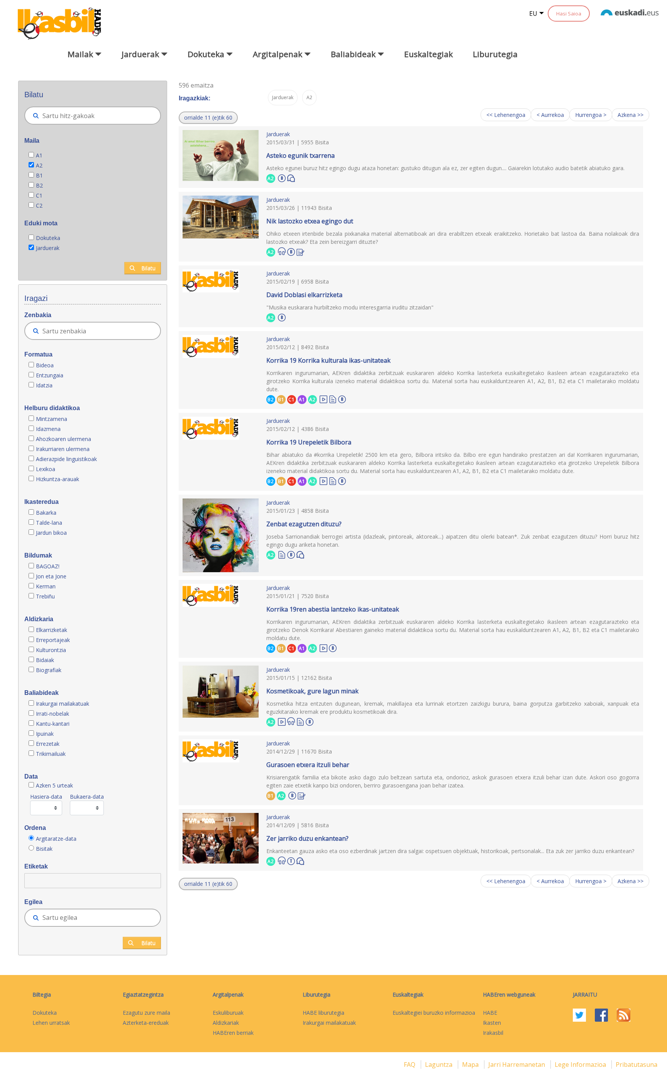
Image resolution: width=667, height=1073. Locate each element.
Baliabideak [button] (354, 54)
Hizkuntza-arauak (57, 479)
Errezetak (47, 743)
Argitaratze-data (56, 838)
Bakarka (46, 512)
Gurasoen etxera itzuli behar (307, 764)
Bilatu (148, 268)
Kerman (46, 586)
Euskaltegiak (428, 54)
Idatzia (44, 385)
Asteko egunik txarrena (300, 155)
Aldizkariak (226, 1022)
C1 (39, 195)
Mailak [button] (81, 54)
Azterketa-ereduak (146, 1022)
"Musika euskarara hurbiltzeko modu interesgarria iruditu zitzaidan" (349, 307)
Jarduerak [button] (141, 54)
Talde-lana (49, 522)
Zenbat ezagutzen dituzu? (304, 524)
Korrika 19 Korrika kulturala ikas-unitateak (328, 360)
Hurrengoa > (590, 114)
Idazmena (48, 429)
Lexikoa (45, 469)
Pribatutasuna (636, 1064)
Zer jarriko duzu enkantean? (307, 838)
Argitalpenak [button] (278, 54)
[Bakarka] (282, 177)
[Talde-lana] (291, 860)
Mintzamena (51, 418)
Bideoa (45, 365)
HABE (490, 1012)
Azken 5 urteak (54, 785)
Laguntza (439, 1064)
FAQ (410, 1064)
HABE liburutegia (323, 1012)
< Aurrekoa (550, 114)
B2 (39, 185)
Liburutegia (495, 54)
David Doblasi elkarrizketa (304, 295)
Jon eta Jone (51, 576)
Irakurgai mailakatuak (62, 703)
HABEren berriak (233, 1032)
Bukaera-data (87, 796)
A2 (39, 165)
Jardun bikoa (51, 532)
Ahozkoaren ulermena (63, 439)
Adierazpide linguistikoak (66, 459)
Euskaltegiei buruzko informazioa (434, 1012)
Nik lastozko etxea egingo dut (309, 221)
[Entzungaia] (282, 251)
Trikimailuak (51, 753)
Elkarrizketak (51, 630)
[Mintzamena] (291, 177)
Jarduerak (47, 248)
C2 (39, 205)
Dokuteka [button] (207, 54)
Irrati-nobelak (52, 713)
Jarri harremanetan (517, 1064)
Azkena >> (630, 114)
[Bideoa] (323, 398)
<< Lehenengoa (505, 114)
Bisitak (44, 848)
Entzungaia (49, 375)
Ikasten (492, 1022)
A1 (39, 155)
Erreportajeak (53, 640)
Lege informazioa (581, 1064)
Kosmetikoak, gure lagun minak (312, 691)
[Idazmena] (300, 251)
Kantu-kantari (52, 723)
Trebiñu (45, 596)
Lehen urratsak (51, 1022)
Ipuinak (45, 733)
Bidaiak (45, 660)
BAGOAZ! (47, 566)
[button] (208, 118)
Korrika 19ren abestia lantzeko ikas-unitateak (332, 609)
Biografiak (49, 670)
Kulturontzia (51, 650)
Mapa (471, 1064)
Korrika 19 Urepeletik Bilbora (308, 442)
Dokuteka (48, 238)
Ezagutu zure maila (146, 1012)
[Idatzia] (333, 398)
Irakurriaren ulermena (63, 449)
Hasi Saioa (568, 13)
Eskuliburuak (228, 1012)
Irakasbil (493, 1032)
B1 (39, 175)
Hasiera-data (46, 796)
